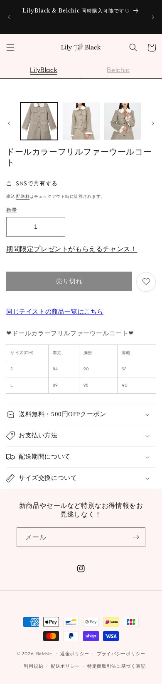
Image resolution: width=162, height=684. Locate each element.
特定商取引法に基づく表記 (116, 666)
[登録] (136, 537)
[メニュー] (10, 47)
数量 (11, 210)
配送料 (22, 196)
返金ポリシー (74, 654)
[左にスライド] (9, 123)
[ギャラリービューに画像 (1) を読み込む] (39, 121)
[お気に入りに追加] (146, 282)
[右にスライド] (153, 123)
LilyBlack (43, 69)
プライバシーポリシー (121, 654)
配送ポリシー (65, 666)
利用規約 (33, 666)
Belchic (118, 69)
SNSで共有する (37, 183)
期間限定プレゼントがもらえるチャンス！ (71, 249)
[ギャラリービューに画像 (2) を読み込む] (80, 121)
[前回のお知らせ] (9, 17)
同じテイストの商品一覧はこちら (54, 311)
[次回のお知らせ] (153, 17)
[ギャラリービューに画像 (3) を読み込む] (122, 121)
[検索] (133, 47)
